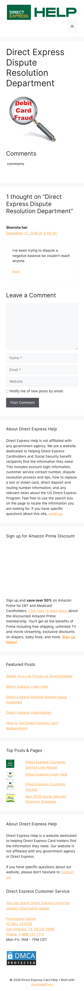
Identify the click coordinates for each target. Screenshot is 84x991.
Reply (16, 271)
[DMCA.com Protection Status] (21, 965)
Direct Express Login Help (46, 774)
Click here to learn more (47, 611)
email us (55, 514)
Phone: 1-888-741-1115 (25, 934)
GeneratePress (42, 984)
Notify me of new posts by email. (37, 391)
